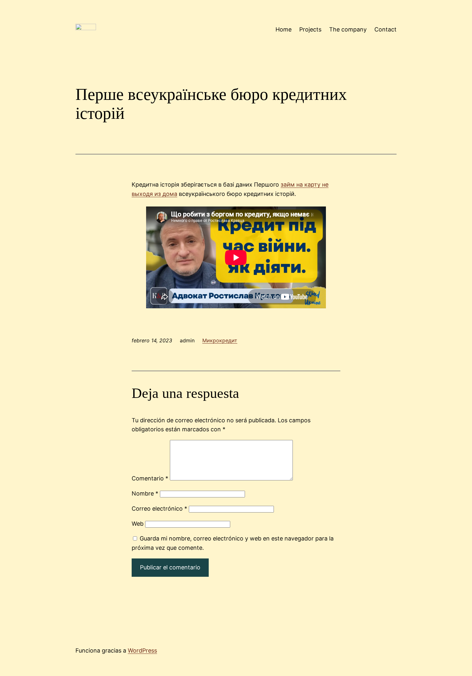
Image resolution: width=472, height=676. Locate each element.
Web (138, 523)
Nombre (145, 493)
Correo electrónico (159, 508)
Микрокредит (219, 340)
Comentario (150, 478)
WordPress (142, 650)
